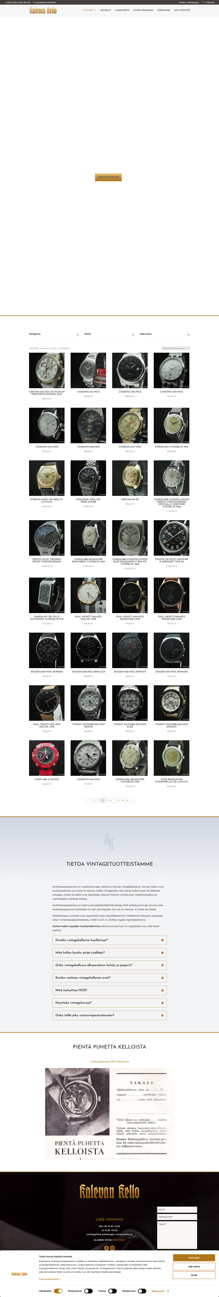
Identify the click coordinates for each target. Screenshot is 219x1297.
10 (127, 800)
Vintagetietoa (108, 177)
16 (118, 1159)
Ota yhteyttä (182, 10)
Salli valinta (194, 1266)
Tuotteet (88, 10)
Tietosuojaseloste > (50, 1279)
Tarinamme (163, 10)
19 (125, 1159)
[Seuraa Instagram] (112, 1248)
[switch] (88, 1291)
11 (105, 1159)
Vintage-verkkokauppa (189, 2)
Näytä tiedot (158, 1291)
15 (115, 1159)
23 (136, 1159)
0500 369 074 (24, 2)
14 (113, 1159)
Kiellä (194, 1275)
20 (128, 1159)
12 (108, 1159)
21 (131, 1159)
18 (123, 1159)
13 (110, 1159)
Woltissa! (118, 1240)
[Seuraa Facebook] (106, 1248)
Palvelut (106, 10)
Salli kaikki (194, 1257)
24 (138, 1159)
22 (133, 1159)
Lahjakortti (122, 10)
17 (120, 1159)
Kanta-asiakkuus (143, 10)
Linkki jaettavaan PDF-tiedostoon (109, 1061)
